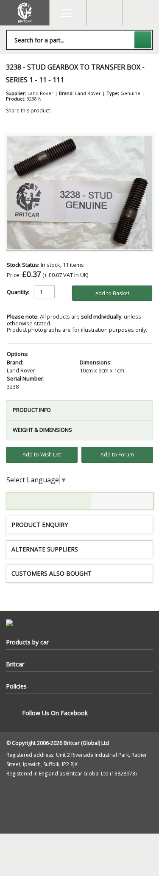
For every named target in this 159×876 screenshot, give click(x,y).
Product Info (32, 410)
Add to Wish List (41, 454)
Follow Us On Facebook (55, 713)
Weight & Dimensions (42, 430)
